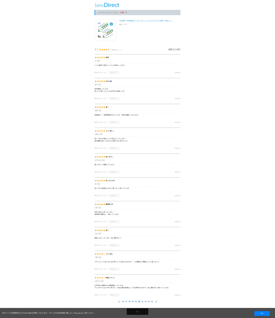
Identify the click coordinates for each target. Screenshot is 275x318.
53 (146, 301)
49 (133, 301)
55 (152, 301)
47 (126, 301)
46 (123, 301)
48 (129, 301)
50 (136, 301)
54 (149, 301)
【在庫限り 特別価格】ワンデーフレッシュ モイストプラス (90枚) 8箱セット (145, 20)
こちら (79, 313)
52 (142, 301)
